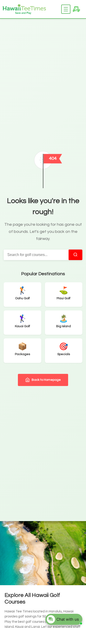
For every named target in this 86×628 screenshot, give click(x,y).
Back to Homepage (46, 379)
